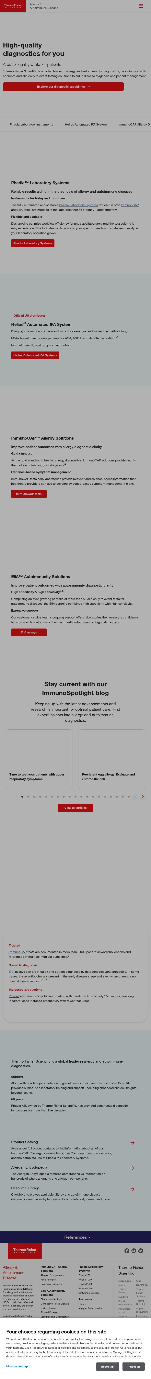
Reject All (133, 1366)
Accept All (107, 1366)
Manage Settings (17, 1366)
